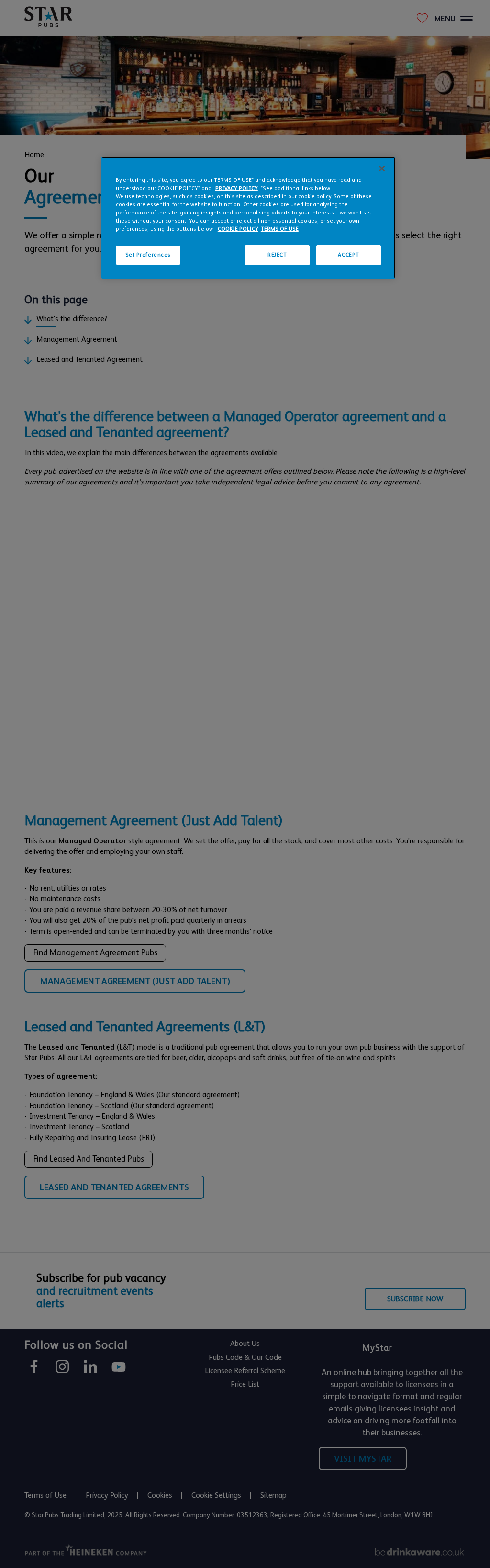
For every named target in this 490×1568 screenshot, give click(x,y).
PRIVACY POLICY (236, 188)
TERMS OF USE (280, 229)
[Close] (381, 168)
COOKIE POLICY (238, 229)
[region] (248, 218)
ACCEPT (348, 255)
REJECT (277, 255)
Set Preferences (148, 255)
